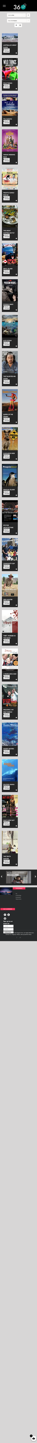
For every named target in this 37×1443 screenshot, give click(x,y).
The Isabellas (7, 119)
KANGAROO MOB (9, 453)
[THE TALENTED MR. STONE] (10, 362)
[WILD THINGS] (10, 69)
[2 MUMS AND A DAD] (10, 660)
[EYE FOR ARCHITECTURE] (10, 511)
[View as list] (20, 25)
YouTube (5, 918)
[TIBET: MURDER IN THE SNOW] (10, 621)
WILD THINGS (7, 83)
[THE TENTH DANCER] (10, 842)
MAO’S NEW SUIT (9, 820)
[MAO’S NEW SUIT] (10, 806)
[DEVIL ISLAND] (10, 254)
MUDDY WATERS (8, 749)
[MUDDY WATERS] (10, 734)
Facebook (5, 915)
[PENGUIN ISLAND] (10, 475)
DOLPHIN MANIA (8, 784)
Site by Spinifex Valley (26, 934)
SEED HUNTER (7, 599)
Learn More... (12, 874)
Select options (7, 50)
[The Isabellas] (10, 105)
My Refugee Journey (15, 873)
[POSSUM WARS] (10, 290)
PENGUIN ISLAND (9, 490)
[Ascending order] (28, 15)
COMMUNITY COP (9, 563)
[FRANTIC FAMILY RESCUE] (10, 178)
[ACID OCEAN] (10, 326)
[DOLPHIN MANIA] (10, 770)
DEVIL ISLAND (7, 269)
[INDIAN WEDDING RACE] (10, 140)
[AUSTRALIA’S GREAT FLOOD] (10, 37)
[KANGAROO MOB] (10, 438)
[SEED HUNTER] (10, 585)
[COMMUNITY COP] (10, 549)
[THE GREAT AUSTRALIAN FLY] (10, 216)
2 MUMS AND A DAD (9, 674)
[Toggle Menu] (4, 6)
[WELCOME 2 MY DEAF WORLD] (10, 695)
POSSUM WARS (8, 304)
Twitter (8, 915)
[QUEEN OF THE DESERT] (10, 400)
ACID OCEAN (7, 340)
